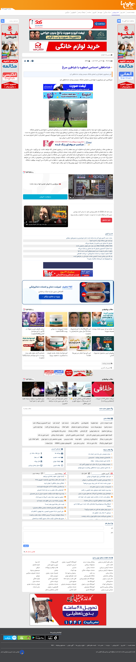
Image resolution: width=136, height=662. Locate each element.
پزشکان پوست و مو (89, 562)
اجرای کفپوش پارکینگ (105, 443)
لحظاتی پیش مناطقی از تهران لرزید (54, 483)
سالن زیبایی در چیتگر (106, 439)
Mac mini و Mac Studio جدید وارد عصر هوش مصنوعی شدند (94, 246)
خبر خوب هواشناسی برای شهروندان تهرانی (99, 476)
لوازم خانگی (36, 579)
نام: (112, 528)
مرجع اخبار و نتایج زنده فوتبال (79, 427)
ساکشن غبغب (75, 423)
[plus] (32, 61)
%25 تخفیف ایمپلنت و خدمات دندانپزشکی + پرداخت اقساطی (94, 254)
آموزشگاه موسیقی (89, 587)
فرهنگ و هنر (82, 12)
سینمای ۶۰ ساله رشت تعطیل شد (101, 513)
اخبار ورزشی (115, 12)
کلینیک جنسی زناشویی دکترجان (75, 435)
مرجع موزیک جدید (96, 427)
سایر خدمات (36, 587)
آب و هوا (37, 457)
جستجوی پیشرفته (60, 645)
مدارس (74, 567)
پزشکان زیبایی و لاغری (106, 587)
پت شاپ (92, 573)
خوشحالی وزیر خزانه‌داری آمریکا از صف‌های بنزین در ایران (94, 494)
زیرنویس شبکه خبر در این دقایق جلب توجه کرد (50, 501)
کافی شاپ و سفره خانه (70, 579)
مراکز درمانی (109, 573)
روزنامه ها (57, 453)
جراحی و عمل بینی (79, 443)
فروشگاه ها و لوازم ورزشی (87, 579)
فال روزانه (37, 461)
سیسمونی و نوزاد (35, 570)
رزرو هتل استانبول (107, 431)
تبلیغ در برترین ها (80, 645)
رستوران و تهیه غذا (70, 573)
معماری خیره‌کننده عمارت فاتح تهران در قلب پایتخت (96, 516)
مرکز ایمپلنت (48, 443)
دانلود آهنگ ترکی (34, 439)
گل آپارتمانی (83, 431)
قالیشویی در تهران (53, 587)
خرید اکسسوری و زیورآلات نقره (41, 423)
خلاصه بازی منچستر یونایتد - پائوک (100, 461)
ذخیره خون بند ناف (43, 435)
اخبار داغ (84, 473)
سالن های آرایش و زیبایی (105, 562)
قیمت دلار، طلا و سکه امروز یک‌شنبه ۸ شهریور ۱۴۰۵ (49, 480)
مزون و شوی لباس (52, 565)
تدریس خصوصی (71, 565)
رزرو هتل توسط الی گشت (52, 427)
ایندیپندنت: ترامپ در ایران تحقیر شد (100, 487)
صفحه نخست (131, 12)
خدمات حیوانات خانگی (88, 570)
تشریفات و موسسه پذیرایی (68, 584)
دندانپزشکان (109, 581)
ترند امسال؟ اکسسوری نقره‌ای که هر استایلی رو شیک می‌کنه (95, 249)
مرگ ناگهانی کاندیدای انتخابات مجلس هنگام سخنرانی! (48, 508)
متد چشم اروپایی (94, 431)
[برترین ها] (127, 5)
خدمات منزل (36, 581)
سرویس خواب (54, 576)
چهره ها (100, 12)
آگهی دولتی (70, 645)
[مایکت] (10, 638)
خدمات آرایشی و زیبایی (106, 567)
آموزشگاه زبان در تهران (88, 584)
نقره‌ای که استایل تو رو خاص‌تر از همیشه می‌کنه (98, 243)
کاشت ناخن (109, 565)
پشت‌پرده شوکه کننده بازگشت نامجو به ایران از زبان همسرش (47, 494)
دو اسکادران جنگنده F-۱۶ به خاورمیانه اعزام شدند (50, 487)
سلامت (89, 12)
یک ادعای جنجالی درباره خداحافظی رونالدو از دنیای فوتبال (94, 468)
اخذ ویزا (37, 562)
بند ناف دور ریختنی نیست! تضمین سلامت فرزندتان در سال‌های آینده (93, 256)
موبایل (38, 576)
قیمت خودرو (56, 457)
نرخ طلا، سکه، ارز (35, 453)
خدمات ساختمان (53, 584)
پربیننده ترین (58, 473)
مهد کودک (73, 570)
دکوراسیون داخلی (53, 579)
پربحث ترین (36, 473)
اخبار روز (123, 12)
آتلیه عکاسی (72, 590)
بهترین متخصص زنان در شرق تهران (51, 439)
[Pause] (70, 197)
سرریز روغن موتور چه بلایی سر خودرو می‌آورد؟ (98, 509)
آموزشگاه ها (91, 581)
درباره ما (108, 645)
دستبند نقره (65, 423)
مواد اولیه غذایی (37, 427)
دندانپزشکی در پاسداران (90, 439)
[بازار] (24, 638)
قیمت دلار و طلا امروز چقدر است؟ (54, 504)
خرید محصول (106, 220)
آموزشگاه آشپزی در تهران (69, 562)
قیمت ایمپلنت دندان (106, 423)
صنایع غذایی (72, 581)
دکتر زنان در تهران (108, 579)
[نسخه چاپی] (25, 61)
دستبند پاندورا (108, 427)
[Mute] (73, 197)
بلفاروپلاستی (84, 423)
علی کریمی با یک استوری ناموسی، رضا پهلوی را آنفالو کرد (47, 511)
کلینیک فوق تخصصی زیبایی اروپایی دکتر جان (99, 435)
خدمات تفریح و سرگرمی (33, 573)
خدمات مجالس (72, 587)
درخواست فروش (45, 196)
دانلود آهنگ (65, 427)
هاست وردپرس (68, 439)
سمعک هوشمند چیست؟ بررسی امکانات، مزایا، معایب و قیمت (46, 515)
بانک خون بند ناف (92, 443)
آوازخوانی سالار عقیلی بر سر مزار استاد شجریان (50, 490)
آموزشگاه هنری (90, 590)
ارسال (26, 546)
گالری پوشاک (54, 562)
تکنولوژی (74, 12)
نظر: (112, 532)
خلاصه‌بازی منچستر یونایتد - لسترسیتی (99, 458)
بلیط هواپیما (94, 423)
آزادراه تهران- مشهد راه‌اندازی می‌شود (53, 476)
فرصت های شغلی (91, 645)
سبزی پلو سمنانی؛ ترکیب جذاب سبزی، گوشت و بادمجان (48, 518)
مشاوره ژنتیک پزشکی (57, 435)
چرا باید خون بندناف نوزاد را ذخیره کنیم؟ (101, 241)
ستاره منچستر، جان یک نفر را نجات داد (99, 454)
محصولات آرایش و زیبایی (105, 570)
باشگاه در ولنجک (73, 431)
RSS (52, 645)
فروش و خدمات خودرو (33, 584)
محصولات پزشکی (90, 565)
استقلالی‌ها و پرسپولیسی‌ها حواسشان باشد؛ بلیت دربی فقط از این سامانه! (92, 505)
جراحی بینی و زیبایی (107, 590)
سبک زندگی (107, 12)
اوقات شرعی (56, 465)
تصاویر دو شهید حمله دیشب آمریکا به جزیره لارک (49, 497)
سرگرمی (67, 12)
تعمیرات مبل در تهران (52, 573)
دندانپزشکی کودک (107, 584)
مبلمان (56, 570)
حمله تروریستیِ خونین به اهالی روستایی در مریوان (96, 480)
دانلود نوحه (78, 439)
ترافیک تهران (56, 461)
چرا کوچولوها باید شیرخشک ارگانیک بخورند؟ (99, 259)
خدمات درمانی (90, 567)
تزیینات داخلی (54, 581)
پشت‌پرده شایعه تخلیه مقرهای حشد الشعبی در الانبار (96, 490)
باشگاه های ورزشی (89, 576)
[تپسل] (24, 172)
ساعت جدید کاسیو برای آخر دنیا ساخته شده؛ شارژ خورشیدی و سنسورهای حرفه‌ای (89, 238)
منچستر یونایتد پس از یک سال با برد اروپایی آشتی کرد (94, 464)
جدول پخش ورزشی (34, 465)
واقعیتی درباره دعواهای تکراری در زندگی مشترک (97, 501)
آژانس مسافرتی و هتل (51, 590)
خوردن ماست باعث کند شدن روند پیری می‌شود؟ (97, 483)
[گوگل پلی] (38, 638)
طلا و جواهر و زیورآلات (51, 567)
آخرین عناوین (105, 473)
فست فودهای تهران (70, 576)
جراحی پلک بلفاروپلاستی (59, 431)
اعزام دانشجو (36, 565)
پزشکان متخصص (108, 576)
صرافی (38, 567)
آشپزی (95, 12)
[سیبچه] (52, 638)
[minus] (28, 61)
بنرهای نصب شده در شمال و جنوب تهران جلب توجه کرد (94, 497)
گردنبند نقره (56, 423)
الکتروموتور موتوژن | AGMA (63, 443)
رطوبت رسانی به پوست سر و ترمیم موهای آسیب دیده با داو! (95, 251)
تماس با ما (101, 645)
